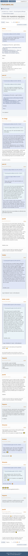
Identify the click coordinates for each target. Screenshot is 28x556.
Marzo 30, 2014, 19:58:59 (6, 77)
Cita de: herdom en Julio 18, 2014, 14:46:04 (12, 467)
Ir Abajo (3, 22)
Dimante (4, 425)
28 (18, 22)
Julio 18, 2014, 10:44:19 (6, 376)
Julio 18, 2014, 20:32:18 (6, 497)
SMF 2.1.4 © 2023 (11, 554)
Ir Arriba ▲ (19, 553)
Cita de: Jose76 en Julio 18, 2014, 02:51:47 (12, 260)
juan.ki (4, 75)
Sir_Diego (4, 118)
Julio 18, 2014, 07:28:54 (6, 301)
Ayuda (8, 553)
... (12, 22)
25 (13, 22)
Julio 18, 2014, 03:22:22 (6, 257)
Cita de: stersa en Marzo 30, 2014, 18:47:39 (12, 80)
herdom (4, 439)
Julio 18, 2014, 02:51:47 (6, 221)
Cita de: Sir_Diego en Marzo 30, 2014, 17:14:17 (14, 127)
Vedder (4, 255)
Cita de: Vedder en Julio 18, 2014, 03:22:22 (12, 304)
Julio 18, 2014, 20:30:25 (6, 464)
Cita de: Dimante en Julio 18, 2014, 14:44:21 (12, 444)
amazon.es (6, 44)
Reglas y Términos (13, 553)
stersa (4, 28)
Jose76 (4, 219)
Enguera (4, 358)
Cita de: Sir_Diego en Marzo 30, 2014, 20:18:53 (13, 169)
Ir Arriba (3, 542)
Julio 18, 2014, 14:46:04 (6, 441)
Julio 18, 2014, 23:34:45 (6, 511)
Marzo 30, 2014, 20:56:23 (6, 166)
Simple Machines (17, 554)
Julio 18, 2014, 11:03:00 (6, 406)
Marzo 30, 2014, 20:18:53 (6, 120)
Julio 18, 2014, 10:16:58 (6, 360)
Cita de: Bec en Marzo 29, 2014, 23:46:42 (12, 34)
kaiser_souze (5, 299)
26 (15, 22)
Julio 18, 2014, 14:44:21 (6, 427)
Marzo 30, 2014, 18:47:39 (6, 30)
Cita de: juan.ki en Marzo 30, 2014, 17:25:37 (12, 124)
